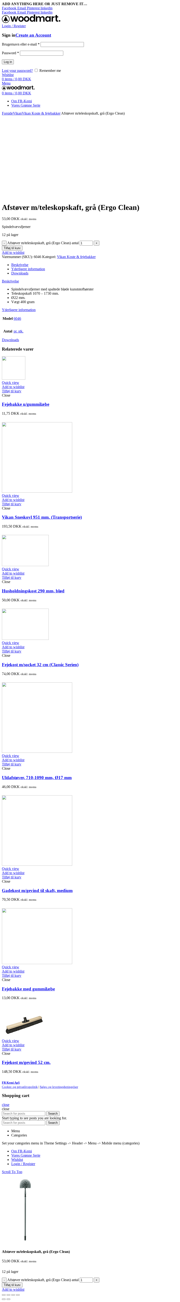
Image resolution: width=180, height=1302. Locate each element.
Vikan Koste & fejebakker (41, 113)
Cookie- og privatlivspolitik (20, 1087)
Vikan (17, 113)
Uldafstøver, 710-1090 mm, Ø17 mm (37, 777)
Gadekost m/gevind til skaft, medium (37, 890)
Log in (8, 62)
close (5, 1105)
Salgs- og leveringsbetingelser (59, 1087)
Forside (7, 113)
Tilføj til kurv (12, 248)
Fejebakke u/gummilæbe (25, 404)
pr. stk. (18, 331)
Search (53, 1113)
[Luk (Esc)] (4, 1295)
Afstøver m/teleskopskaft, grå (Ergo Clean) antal (43, 243)
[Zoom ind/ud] (18, 1295)
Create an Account (33, 35)
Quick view (10, 383)
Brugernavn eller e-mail (21, 44)
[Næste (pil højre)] (8, 1299)
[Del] (8, 1295)
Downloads (19, 273)
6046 (17, 319)
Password (10, 53)
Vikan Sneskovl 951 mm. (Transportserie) (42, 517)
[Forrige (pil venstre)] (4, 1299)
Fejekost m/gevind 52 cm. (26, 1062)
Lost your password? (17, 71)
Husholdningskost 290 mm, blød (33, 590)
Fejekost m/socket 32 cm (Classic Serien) (40, 664)
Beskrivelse (19, 265)
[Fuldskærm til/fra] (13, 1295)
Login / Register (23, 1164)
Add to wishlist (13, 253)
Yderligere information (28, 269)
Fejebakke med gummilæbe (28, 988)
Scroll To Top (12, 1172)
